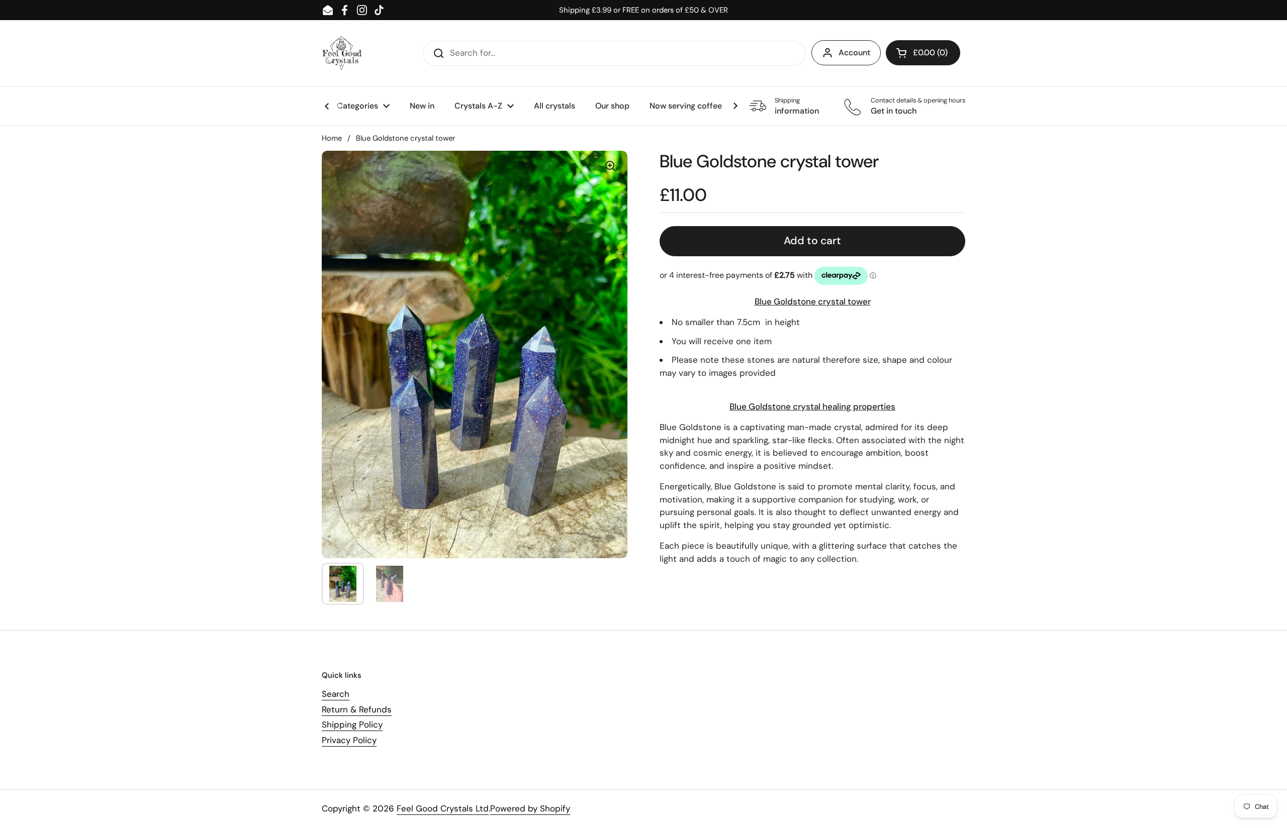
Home (332, 138)
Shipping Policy (352, 724)
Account (854, 52)
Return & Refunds (357, 709)
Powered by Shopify (530, 808)
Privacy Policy (349, 740)
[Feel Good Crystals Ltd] (342, 53)
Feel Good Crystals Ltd (443, 808)
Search (335, 693)
